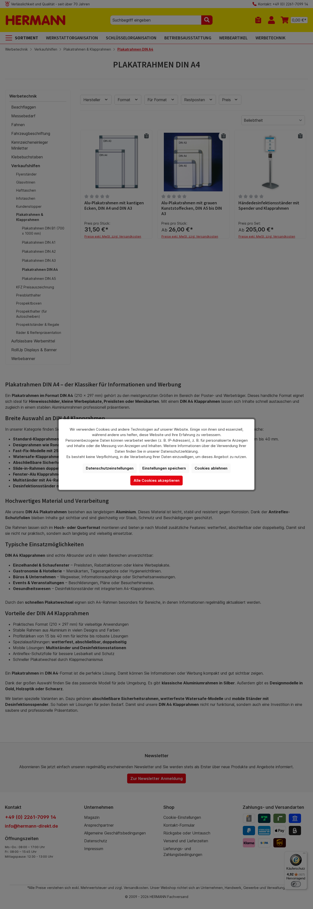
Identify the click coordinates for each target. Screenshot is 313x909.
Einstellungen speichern (164, 468)
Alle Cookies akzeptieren (156, 480)
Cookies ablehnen (211, 468)
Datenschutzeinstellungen (110, 468)
